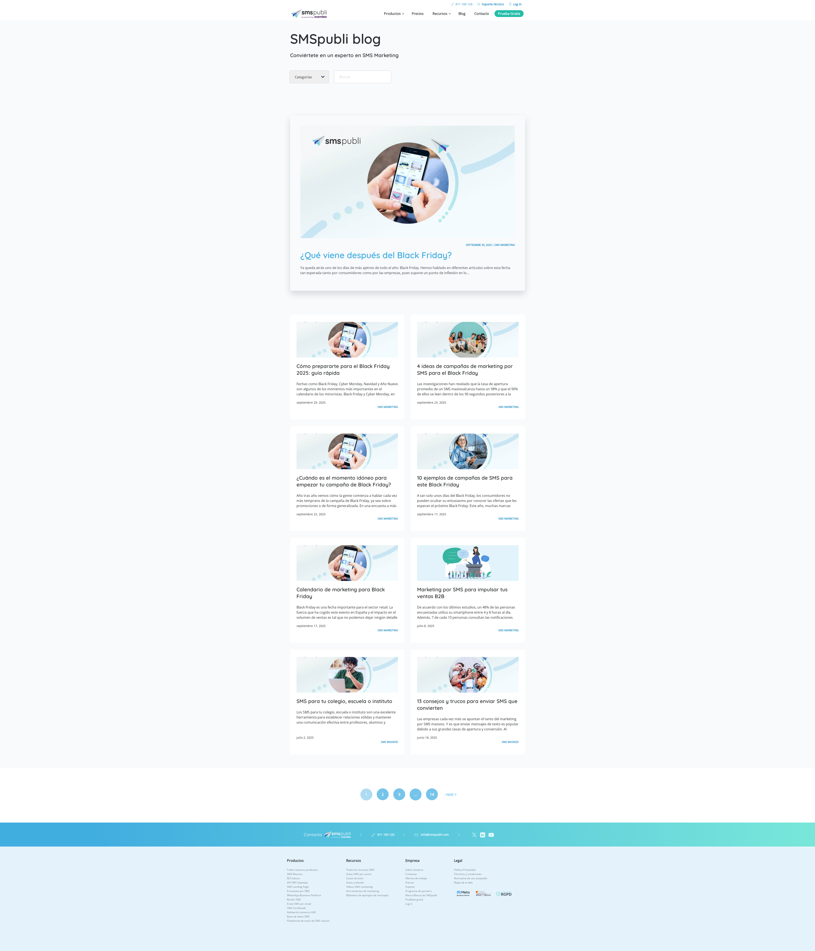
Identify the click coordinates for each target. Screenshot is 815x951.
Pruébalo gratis (414, 899)
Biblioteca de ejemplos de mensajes (367, 895)
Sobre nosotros (414, 870)
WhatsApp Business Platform (304, 895)
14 (432, 794)
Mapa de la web (463, 882)
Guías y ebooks (355, 882)
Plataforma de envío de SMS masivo (308, 921)
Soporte (410, 887)
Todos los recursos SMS (360, 870)
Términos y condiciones (468, 874)
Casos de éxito (354, 878)
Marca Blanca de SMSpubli (421, 895)
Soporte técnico (493, 4)
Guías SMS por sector (359, 874)
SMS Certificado (296, 908)
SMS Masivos (295, 874)
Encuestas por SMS (298, 891)
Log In (517, 4)
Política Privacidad (464, 870)
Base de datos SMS (298, 916)
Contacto (481, 13)
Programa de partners (418, 891)
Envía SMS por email (299, 904)
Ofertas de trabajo (416, 878)
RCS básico (293, 878)
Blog (461, 13)
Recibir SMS (294, 899)
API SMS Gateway (297, 882)
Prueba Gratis (509, 13)
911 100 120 (463, 4)
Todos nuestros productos (302, 870)
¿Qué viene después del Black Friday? (376, 255)
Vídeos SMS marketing (359, 887)
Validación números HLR (301, 912)
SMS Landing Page (298, 887)
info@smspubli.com (435, 835)
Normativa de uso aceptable (470, 878)
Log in (408, 904)
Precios (418, 13)
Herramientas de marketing (362, 891)
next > (451, 794)
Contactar (411, 874)
